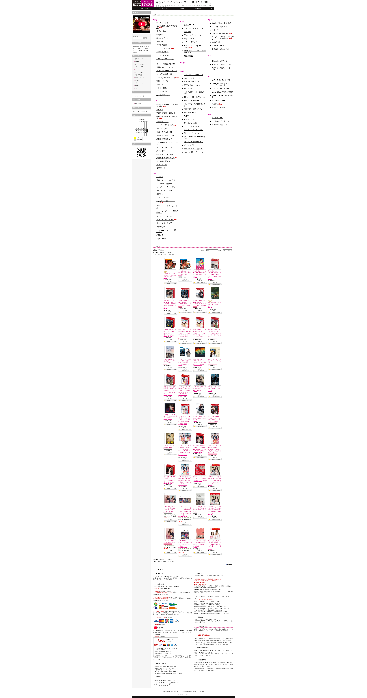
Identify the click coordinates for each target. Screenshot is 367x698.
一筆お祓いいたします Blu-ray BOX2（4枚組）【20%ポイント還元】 (185, 272)
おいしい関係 (161, 88)
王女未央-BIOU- (190, 113)
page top (229, 564)
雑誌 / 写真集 (139, 75)
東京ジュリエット (191, 39)
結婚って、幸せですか (165, 135)
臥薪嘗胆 (159, 110)
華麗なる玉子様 (162, 122)
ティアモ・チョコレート (193, 28)
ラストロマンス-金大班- (221, 80)
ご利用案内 (182, 8)
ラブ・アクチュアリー (220, 88)
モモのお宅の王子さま (220, 49)
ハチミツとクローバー (192, 78)
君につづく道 (161, 129)
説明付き (155, 250)
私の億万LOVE (217, 118)
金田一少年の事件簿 (164, 132)
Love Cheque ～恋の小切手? (222, 96)
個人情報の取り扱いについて (170, 691)
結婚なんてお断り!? (164, 139)
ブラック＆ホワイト (192, 126)
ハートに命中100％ (191, 82)
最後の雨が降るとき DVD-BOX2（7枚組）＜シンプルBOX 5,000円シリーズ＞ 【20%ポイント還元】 (170, 304)
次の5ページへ (167, 254)
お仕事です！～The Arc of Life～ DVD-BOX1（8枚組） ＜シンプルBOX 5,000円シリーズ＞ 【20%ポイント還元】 (184, 390)
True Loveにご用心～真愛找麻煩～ (195, 51)
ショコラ (159, 177)
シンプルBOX (144, 48)
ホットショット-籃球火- (193, 149)
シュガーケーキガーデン (165, 187)
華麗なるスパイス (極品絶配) (166, 117)
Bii (147, 50)
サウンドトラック (139, 72)
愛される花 (142, 50)
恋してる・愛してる (164, 147)
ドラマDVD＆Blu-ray (140, 59)
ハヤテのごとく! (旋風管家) (194, 93)
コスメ (136, 88)
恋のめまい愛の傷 (163, 161)
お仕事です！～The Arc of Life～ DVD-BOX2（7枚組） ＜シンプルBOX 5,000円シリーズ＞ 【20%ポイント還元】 (184, 420)
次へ (160, 254)
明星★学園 (216, 42)
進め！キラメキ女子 (164, 223)
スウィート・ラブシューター (166, 207)
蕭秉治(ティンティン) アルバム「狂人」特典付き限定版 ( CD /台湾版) (200, 478)
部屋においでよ (162, 81)
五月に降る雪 (161, 165)
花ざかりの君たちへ (192, 85)
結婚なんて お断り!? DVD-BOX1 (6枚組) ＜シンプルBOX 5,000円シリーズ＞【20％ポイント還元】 (215, 544)
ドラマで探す (136, 99)
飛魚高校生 (188, 56)
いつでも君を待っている (165, 78)
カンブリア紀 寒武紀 (164, 125)
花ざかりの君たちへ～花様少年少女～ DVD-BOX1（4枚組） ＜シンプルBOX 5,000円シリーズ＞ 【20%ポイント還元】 (184, 333)
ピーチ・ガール (190, 119)
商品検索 (135, 36)
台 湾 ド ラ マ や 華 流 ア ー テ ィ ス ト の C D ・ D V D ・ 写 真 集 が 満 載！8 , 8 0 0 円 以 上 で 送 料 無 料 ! (184, 6)
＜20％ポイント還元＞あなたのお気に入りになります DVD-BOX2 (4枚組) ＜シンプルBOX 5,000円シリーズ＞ (215, 510)
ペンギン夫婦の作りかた (193, 130)
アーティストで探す (138, 92)
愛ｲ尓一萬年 (161, 31)
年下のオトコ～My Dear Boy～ (193, 46)
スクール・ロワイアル (165, 220)
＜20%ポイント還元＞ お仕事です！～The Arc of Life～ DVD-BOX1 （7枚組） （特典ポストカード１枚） (214, 449)
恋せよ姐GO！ (161, 151)
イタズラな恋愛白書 (164, 74)
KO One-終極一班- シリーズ (167, 143)
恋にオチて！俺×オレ (164, 154)
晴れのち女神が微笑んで (193, 101)
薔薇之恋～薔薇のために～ (194, 109)
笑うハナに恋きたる (219, 125)
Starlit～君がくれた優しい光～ (167, 231)
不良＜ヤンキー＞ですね (221, 64)
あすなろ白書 (161, 45)
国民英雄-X (160, 168)
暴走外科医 (136, 46)
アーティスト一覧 (139, 96)
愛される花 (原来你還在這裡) (166, 27)
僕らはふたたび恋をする (193, 142)
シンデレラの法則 (163, 197)
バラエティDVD (139, 67)
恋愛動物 (215, 104)
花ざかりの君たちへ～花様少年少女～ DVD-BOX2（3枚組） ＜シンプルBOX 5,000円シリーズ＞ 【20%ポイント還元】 (199, 333)
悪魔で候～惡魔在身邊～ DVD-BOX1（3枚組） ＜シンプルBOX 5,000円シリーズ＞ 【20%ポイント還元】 (214, 333)
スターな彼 (160, 227)
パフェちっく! (189, 88)
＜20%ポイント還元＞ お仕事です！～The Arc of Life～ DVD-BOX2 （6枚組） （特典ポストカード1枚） (184, 480)
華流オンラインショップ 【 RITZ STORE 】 (184, 2)
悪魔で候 (159, 41)
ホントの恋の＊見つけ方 (193, 152)
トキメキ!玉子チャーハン (194, 42)
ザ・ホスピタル (190, 145)
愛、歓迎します (162, 23)
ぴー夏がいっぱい (191, 123)
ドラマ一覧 (138, 103)
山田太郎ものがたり (219, 61)
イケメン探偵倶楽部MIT (165, 64)
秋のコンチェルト (163, 38)
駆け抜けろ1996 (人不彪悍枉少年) (167, 105)
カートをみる (144, 8)
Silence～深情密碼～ (165, 184)
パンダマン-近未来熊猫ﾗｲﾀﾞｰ (195, 105)
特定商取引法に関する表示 (189, 691)
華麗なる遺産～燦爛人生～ (166, 113)
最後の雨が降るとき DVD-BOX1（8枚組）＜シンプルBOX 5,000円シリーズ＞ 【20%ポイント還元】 (214, 274)
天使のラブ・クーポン (192, 35)
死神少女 (159, 194)
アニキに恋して (162, 52)
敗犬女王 (215, 30)
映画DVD (137, 61)
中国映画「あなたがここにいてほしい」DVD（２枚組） (214, 304)
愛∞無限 (159, 35)
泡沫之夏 (159, 84)
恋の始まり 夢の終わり (165, 158)
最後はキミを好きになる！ (166, 180)
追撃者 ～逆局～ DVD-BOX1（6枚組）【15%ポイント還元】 (215, 388)
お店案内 (202, 691)
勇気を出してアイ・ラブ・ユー (222, 69)
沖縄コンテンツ (139, 83)
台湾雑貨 (137, 80)
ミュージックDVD (139, 64)
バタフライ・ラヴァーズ (193, 75)
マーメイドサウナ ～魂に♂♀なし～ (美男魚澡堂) (223, 38)
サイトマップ (214, 8)
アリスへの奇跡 (162, 55)
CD (135, 69)
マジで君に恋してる (219, 27)
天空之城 (187, 32)
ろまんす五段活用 (218, 107)
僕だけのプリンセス (192, 133)
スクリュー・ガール (164, 216)
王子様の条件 (161, 91)
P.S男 (186, 116)
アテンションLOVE (163, 48)
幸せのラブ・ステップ (165, 190)
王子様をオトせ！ (163, 95)
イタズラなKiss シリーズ (166, 71)
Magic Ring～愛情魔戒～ (222, 23)
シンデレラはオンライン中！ (165, 202)
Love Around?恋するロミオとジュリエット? (222, 84)
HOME (154, 14)
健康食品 (137, 85)
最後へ (173, 254)
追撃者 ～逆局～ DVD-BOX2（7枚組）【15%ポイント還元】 (200, 418)
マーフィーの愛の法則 (220, 33)
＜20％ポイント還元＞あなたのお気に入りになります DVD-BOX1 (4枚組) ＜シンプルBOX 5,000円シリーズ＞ (215, 480)
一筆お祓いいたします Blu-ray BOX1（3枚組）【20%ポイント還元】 (170, 275)
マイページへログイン (164, 8)
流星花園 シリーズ (219, 101)
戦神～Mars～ (162, 239)
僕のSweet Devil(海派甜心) (194, 137)
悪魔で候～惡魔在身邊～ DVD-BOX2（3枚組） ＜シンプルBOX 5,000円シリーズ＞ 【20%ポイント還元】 (170, 390)
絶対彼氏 (159, 235)
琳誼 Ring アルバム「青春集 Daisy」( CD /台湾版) (214, 361)
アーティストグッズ (140, 77)
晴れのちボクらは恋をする (194, 97)
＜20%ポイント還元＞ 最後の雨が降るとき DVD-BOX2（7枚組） (199, 388)
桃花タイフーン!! (219, 46)
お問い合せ (198, 8)
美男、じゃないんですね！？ (165, 59)
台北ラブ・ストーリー (192, 25)
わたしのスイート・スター (222, 121)
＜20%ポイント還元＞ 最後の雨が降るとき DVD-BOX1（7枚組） (170, 361)
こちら (158, 634)
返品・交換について (207, 655)
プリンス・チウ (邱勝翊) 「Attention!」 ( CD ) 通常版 (170, 416)
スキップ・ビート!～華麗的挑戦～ (167, 212)
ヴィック (137, 48)
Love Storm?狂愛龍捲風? (222, 92)
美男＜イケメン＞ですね (165, 67)
